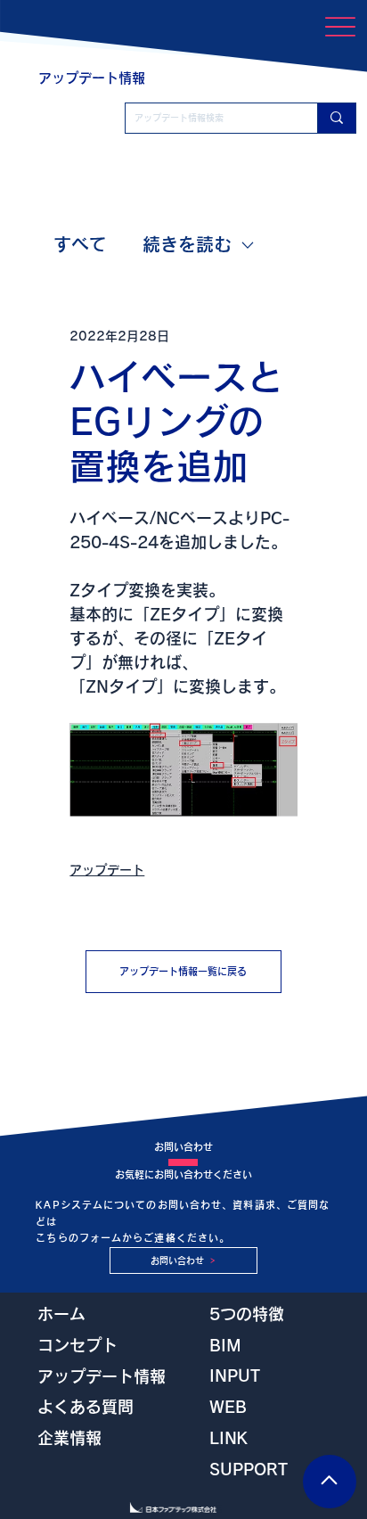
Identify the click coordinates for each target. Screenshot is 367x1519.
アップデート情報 (101, 1376)
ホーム (61, 1314)
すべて (80, 244)
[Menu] (340, 26)
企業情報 (69, 1438)
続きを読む (187, 244)
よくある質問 (85, 1407)
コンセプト (77, 1345)
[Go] (329, 1481)
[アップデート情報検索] (336, 118)
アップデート (106, 870)
